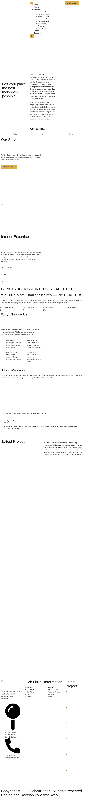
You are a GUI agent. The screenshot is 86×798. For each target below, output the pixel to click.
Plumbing (41, 26)
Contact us (37, 33)
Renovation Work (44, 14)
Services (37, 9)
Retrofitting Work (44, 19)
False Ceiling (42, 23)
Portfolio (36, 31)
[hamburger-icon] (31, 3)
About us (37, 7)
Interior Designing (44, 21)
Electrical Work (43, 12)
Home (36, 5)
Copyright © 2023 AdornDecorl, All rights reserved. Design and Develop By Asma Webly (42, 793)
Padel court (42, 28)
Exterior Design (43, 16)
